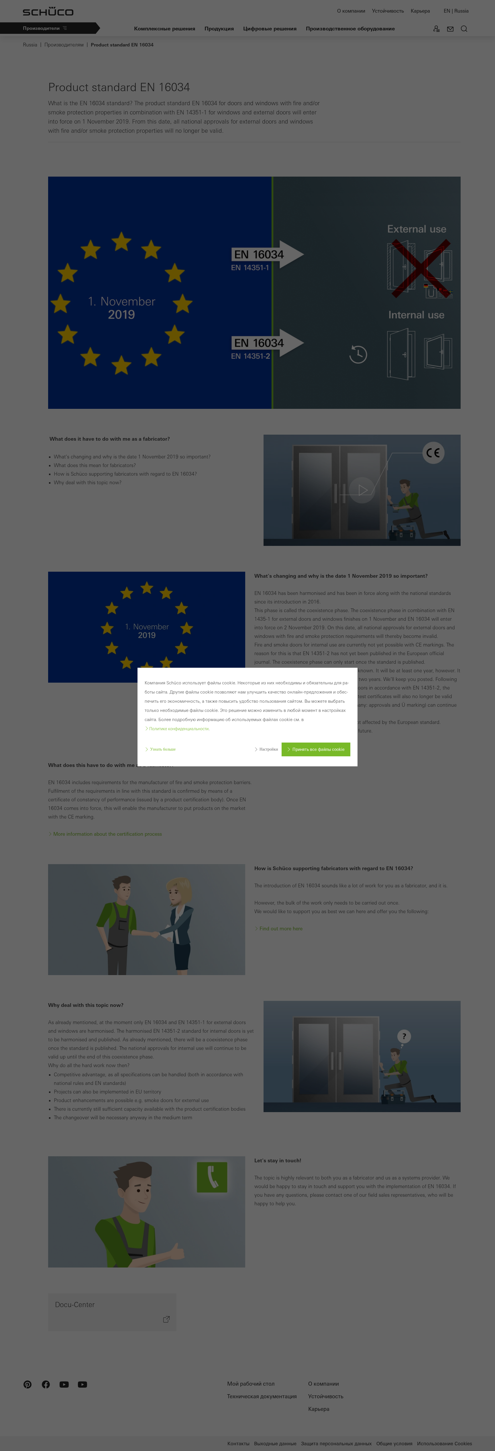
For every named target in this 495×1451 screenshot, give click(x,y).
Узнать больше (163, 749)
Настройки (269, 749)
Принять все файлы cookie (318, 749)
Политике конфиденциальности (179, 729)
